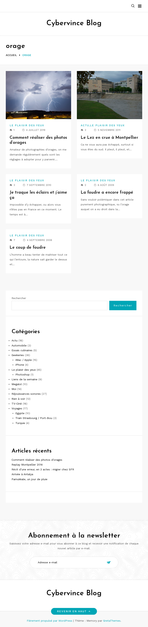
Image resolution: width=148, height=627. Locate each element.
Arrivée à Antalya (22, 474)
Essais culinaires (22, 350)
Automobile (19, 345)
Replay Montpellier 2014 (27, 464)
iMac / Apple (23, 359)
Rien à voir (18, 398)
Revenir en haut (72, 611)
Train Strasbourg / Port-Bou (33, 418)
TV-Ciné (17, 403)
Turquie (20, 423)
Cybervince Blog (74, 23)
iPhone (19, 364)
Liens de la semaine (24, 379)
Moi (14, 388)
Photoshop (22, 374)
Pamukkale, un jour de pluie (29, 479)
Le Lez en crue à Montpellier (109, 137)
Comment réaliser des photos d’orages (37, 459)
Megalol (17, 384)
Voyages (17, 408)
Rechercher (19, 298)
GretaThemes (111, 620)
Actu (85, 125)
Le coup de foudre (28, 247)
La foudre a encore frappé (107, 192)
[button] (133, 6)
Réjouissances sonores (26, 393)
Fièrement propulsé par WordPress (50, 620)
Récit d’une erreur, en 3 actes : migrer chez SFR (43, 469)
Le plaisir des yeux (27, 125)
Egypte (19, 413)
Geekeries (18, 355)
